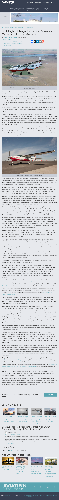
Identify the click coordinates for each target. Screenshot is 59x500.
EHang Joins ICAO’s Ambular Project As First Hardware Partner (50, 418)
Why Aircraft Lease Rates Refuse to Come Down (7, 467)
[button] (54, 2)
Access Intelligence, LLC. (9, 495)
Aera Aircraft (6, 42)
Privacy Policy (26, 495)
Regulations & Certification (33, 10)
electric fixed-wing (17, 43)
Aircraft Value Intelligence (17, 8)
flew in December (7, 286)
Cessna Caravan (21, 42)
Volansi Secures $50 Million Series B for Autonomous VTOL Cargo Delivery (22, 418)
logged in (12, 450)
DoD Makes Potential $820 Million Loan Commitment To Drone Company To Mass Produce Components (51, 471)
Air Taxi (4, 27)
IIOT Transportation (26, 27)
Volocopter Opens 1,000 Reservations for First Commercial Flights (9, 418)
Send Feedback (6, 39)
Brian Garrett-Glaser (10, 37)
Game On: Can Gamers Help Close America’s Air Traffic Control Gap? (22, 469)
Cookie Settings (32, 495)
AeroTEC (13, 42)
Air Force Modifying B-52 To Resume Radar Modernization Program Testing (36, 469)
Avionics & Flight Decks (33, 8)
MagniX (9, 45)
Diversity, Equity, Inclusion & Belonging (44, 495)
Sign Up (50, 395)
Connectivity (45, 8)
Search (31, 2)
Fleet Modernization (47, 10)
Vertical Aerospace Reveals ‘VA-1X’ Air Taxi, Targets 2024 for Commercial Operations (36, 419)
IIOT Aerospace (15, 27)
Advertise (46, 2)
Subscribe (38, 2)
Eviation (4, 45)
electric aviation (6, 43)
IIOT (8, 27)
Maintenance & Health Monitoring (14, 10)
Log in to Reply (9, 443)
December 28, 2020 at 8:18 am (14, 435)
